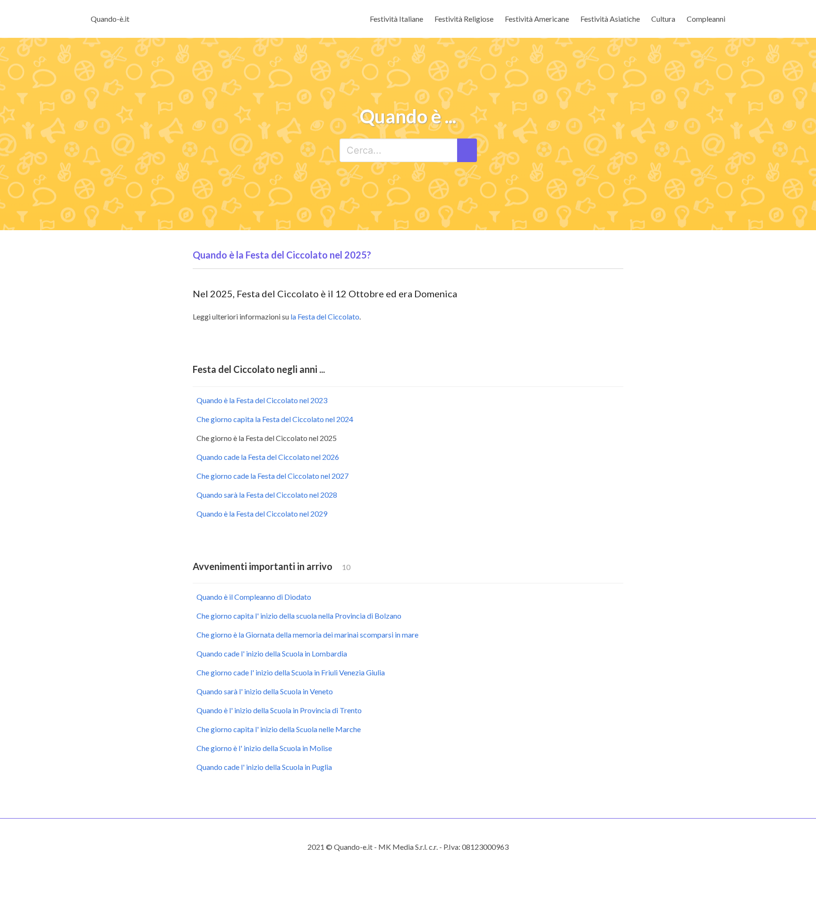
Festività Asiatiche (610, 18)
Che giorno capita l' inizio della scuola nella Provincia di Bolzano (298, 615)
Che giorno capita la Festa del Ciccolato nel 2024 (274, 418)
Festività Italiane (396, 18)
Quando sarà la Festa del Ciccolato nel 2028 (266, 494)
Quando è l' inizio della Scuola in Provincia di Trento (279, 710)
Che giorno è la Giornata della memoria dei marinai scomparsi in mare (307, 634)
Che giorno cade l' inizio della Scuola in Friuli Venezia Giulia (290, 672)
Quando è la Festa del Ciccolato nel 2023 (261, 400)
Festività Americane (537, 18)
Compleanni (706, 18)
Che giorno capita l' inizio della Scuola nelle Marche (278, 729)
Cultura (663, 18)
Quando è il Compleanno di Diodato (253, 596)
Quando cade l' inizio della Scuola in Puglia (264, 766)
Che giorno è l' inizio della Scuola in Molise (264, 747)
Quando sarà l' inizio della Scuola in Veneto (264, 691)
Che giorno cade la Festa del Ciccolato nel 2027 (272, 475)
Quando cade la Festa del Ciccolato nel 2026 (267, 456)
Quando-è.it (110, 18)
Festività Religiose (463, 18)
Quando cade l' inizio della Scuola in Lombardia (271, 653)
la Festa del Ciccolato (324, 316)
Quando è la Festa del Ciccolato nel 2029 (261, 513)
